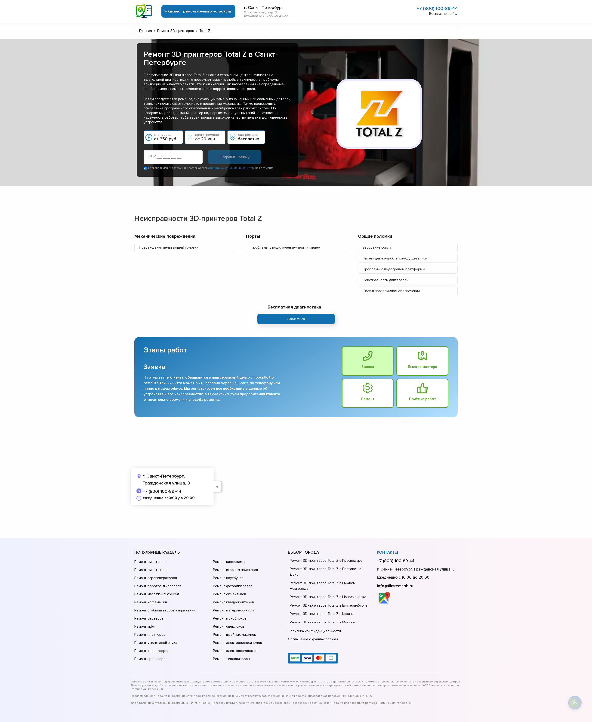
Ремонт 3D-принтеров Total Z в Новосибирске (328, 597)
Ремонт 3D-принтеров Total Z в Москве (322, 622)
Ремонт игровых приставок (235, 570)
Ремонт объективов (229, 594)
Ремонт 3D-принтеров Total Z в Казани (322, 613)
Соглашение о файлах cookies (313, 639)
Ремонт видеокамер (230, 561)
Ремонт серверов (148, 618)
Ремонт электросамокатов (235, 650)
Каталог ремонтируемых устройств (199, 11)
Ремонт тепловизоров (231, 659)
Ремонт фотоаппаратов (232, 586)
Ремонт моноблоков (230, 618)
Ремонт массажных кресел (156, 594)
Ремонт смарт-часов (151, 570)
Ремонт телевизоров (151, 650)
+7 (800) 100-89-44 (437, 8)
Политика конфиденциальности (314, 631)
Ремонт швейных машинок (234, 634)
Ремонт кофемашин (150, 602)
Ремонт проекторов (150, 659)
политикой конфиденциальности (232, 168)
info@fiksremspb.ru (395, 585)
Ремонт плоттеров (149, 634)
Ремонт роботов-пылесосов (157, 586)
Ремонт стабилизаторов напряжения (164, 610)
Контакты (387, 552)
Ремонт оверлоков (228, 626)
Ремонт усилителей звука (155, 642)
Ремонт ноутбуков (228, 578)
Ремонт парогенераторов (155, 578)
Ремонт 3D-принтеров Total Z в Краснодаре (326, 560)
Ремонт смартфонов (151, 561)
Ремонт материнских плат (234, 610)
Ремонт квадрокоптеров (233, 602)
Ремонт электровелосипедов (237, 642)
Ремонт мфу (144, 626)
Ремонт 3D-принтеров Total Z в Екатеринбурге (328, 605)
